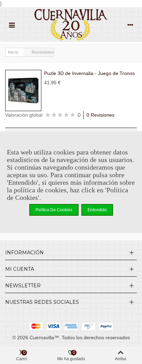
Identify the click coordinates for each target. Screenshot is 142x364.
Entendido (97, 209)
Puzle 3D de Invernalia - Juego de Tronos (89, 73)
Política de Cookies (54, 209)
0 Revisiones (100, 115)
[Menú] (11, 24)
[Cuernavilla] (71, 24)
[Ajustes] (130, 24)
